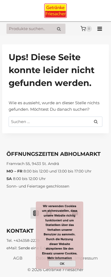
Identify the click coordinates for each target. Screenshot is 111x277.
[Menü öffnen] (100, 28)
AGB (17, 258)
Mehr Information (59, 258)
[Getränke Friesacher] (55, 10)
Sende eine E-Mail (34, 248)
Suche (60, 28)
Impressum (86, 258)
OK (62, 263)
